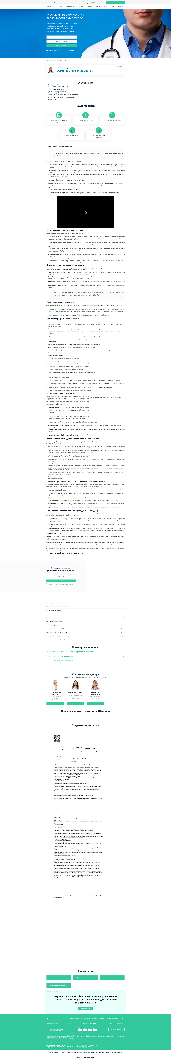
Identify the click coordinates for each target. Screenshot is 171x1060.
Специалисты (81, 6)
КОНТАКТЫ (108, 1018)
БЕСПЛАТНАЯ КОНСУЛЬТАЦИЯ (62, 45)
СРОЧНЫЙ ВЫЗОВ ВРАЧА (115, 2)
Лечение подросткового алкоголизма (58, 985)
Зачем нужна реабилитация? (55, 85)
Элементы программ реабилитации (57, 91)
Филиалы (70, 1023)
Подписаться (61, 580)
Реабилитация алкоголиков (59, 978)
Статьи (112, 6)
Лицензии (98, 6)
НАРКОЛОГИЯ (95, 1018)
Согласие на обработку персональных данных (115, 1023)
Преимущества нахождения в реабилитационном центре (63, 94)
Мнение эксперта (52, 99)
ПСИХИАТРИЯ (87, 1018)
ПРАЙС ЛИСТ (102, 1018)
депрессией (63, 176)
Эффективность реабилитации (56, 93)
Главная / (48, 60)
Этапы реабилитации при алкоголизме (58, 86)
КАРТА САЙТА (115, 1018)
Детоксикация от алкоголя (112, 978)
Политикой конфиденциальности (62, 50)
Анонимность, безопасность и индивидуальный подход (62, 97)
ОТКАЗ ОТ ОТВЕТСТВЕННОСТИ (76, 1018)
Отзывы (90, 6)
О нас (105, 6)
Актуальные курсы (85, 1008)
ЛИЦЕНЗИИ (122, 1018)
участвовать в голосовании (55, 1030)
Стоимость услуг (70, 6)
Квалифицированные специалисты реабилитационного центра (64, 96)
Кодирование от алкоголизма (85, 978)
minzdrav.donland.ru (83, 1050)
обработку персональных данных (60, 52)
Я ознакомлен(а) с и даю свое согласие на (61, 50)
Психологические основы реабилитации (58, 88)
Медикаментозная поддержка (56, 89)
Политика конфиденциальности (89, 1023)
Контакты (120, 6)
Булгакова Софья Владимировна (75, 70)
